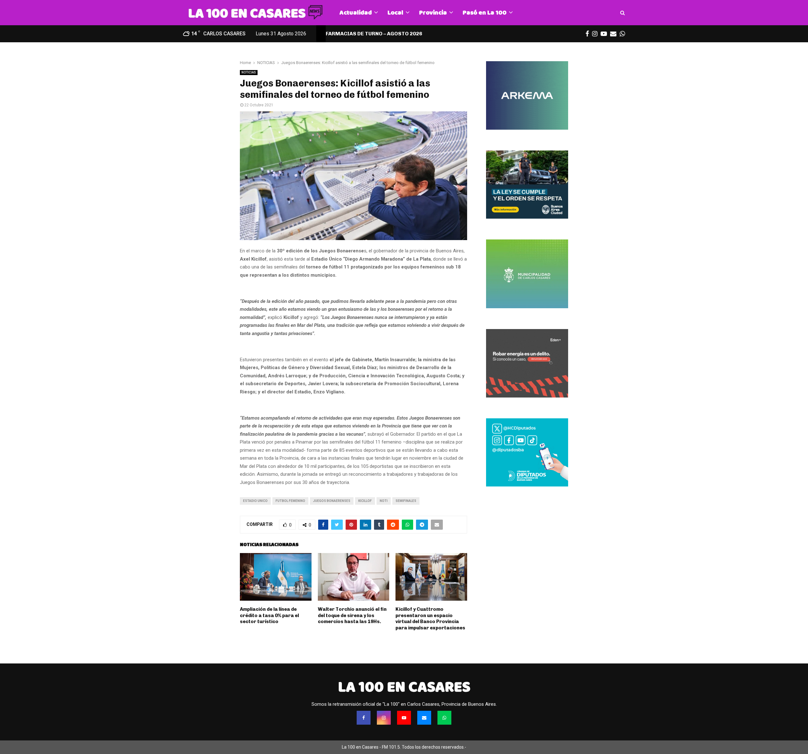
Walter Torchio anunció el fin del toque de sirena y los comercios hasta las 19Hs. (352, 615)
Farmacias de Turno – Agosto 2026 (374, 34)
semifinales (405, 501)
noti (384, 501)
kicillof (365, 501)
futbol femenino (290, 501)
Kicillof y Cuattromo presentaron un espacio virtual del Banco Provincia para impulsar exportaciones (430, 618)
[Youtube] (404, 718)
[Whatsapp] (444, 718)
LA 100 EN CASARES (404, 686)
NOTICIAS (248, 72)
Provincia (433, 12)
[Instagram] (384, 718)
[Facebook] (364, 718)
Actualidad (356, 12)
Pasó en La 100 (485, 12)
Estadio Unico (255, 501)
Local (395, 12)
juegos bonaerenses (331, 501)
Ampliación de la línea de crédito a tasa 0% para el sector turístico (269, 615)
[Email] (424, 718)
